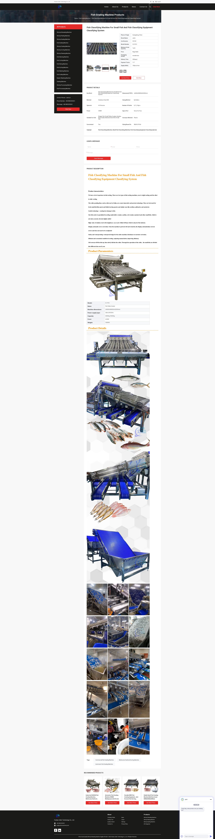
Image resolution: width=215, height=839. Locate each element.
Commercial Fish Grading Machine (104, 760)
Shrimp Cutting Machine (63, 50)
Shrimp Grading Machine (63, 39)
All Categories (147, 824)
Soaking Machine (61, 81)
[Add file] (182, 836)
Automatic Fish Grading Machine (104, 764)
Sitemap (123, 821)
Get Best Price (125, 78)
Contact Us (110, 824)
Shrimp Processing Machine (64, 85)
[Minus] (211, 799)
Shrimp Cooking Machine (63, 46)
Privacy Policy (124, 824)
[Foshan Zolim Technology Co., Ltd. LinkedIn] (153, 1)
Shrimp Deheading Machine (64, 32)
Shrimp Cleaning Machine (63, 53)
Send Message (98, 158)
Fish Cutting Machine (62, 60)
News (122, 817)
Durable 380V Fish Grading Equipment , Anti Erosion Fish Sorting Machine (131, 797)
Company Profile (111, 817)
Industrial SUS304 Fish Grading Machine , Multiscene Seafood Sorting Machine (92, 797)
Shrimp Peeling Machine (63, 35)
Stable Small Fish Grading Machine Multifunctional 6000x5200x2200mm (151, 797)
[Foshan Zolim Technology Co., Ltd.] (59, 6)
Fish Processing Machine (63, 88)
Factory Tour (110, 819)
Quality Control (111, 821)
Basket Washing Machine (63, 78)
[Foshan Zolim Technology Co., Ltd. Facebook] (150, 1)
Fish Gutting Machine (62, 67)
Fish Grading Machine (84, 18)
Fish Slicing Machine (62, 64)
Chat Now (68, 109)
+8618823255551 (70, 101)
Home (76, 18)
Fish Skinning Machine (63, 57)
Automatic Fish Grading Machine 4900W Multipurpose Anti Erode (112, 797)
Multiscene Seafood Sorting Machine (129, 760)
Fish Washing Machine (63, 71)
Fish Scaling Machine (62, 74)
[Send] (210, 836)
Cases (122, 819)
